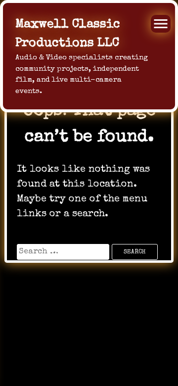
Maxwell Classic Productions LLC (67, 33)
